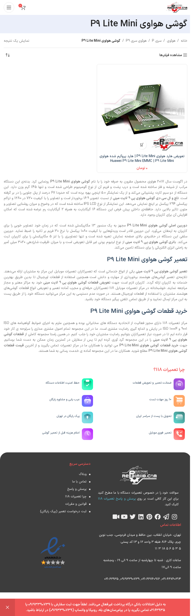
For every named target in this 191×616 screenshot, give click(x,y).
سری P (156, 40)
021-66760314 (171, 579)
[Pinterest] (149, 516)
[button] (142, 145)
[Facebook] (157, 516)
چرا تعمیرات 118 (76, 496)
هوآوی (171, 40)
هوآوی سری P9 (136, 40)
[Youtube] (124, 516)
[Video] (116, 516)
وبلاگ (83, 474)
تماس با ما (79, 481)
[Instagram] (174, 516)
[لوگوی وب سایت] (176, 7)
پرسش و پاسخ (77, 489)
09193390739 (130, 579)
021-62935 (111, 579)
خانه (184, 40)
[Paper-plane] (166, 516)
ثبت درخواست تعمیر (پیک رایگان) (63, 511)
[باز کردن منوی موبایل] (9, 7)
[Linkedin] (141, 516)
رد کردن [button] (7, 607)
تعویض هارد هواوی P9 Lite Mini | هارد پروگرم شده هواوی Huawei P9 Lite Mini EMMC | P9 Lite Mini (142, 159)
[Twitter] (132, 516)
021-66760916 (150, 579)
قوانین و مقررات (76, 504)
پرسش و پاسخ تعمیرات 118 (117, 498)
